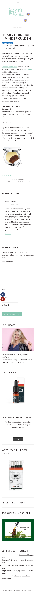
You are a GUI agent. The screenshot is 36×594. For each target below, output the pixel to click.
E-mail (5, 297)
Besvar (8, 234)
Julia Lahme (17, 181)
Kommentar (7, 262)
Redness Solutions (9, 67)
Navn (4, 289)
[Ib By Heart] (18, 17)
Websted (5, 305)
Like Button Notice (7, 176)
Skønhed (21, 179)
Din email (18, 431)
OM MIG (20, 362)
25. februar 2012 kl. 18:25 (12, 205)
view (14, 176)
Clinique (28, 69)
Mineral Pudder (27, 181)
